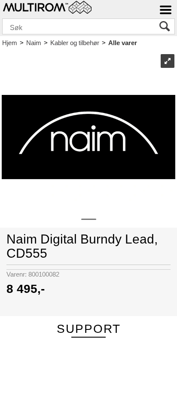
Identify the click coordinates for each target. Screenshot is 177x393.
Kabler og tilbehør (74, 42)
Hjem (9, 42)
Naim (33, 42)
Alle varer (122, 42)
